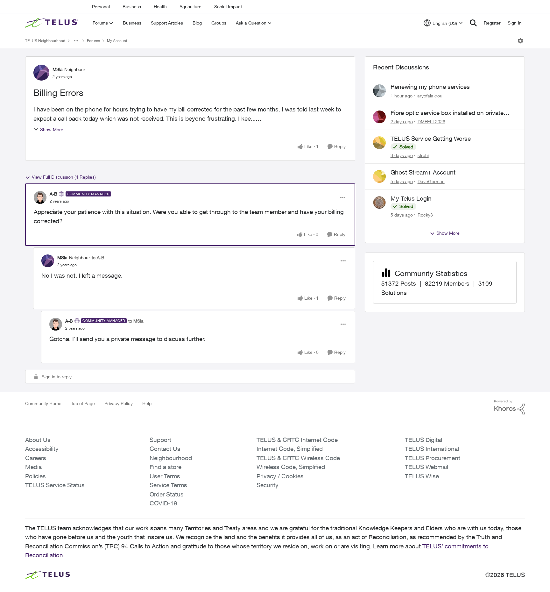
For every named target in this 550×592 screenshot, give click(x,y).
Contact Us (165, 448)
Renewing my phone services (430, 86)
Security (268, 485)
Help (147, 403)
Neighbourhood (171, 457)
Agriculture (190, 6)
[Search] (473, 23)
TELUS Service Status (55, 485)
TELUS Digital (423, 439)
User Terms (165, 476)
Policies (35, 476)
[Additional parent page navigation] (76, 40)
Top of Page (83, 403)
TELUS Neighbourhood (45, 40)
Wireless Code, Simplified (291, 466)
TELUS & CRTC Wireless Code (298, 457)
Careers (35, 457)
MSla (58, 69)
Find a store (165, 466)
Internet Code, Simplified (290, 448)
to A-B (98, 257)
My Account (117, 40)
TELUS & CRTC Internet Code (297, 439)
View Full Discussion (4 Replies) (64, 177)
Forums (93, 40)
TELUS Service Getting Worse (431, 138)
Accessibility (42, 448)
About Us (38, 439)
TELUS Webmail (426, 466)
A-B (53, 193)
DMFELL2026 (431, 121)
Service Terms (168, 485)
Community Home (43, 403)
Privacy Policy (118, 403)
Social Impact (228, 6)
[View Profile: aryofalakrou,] (379, 90)
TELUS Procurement (432, 457)
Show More (51, 129)
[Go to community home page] (52, 23)
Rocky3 (425, 215)
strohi (423, 155)
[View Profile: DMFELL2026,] (379, 117)
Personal (101, 6)
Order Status (167, 494)
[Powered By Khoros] (509, 407)
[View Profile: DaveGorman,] (379, 176)
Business (132, 6)
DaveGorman (431, 181)
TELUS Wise (422, 476)
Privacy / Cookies (280, 476)
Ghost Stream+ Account (423, 172)
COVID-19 (163, 503)
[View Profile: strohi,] (379, 142)
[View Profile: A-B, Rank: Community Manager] (40, 197)
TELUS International (432, 448)
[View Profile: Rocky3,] (379, 202)
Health (160, 6)
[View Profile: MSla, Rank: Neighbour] (41, 73)
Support (160, 439)
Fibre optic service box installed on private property (447, 113)
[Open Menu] (520, 40)
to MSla (136, 321)
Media (33, 466)
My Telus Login (411, 198)
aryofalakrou (429, 95)
